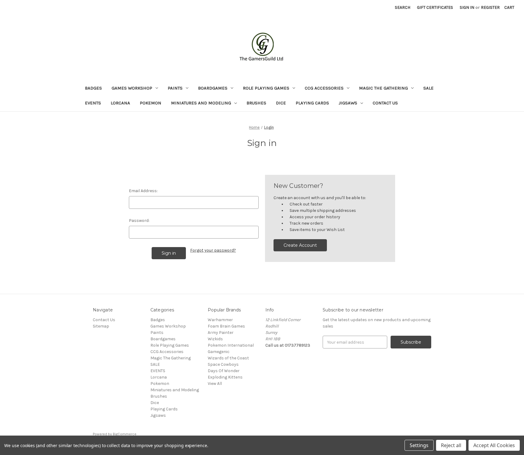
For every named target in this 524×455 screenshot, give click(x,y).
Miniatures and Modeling (201, 103)
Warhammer (220, 319)
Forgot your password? (213, 250)
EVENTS (93, 103)
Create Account (300, 245)
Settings (419, 445)
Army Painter (220, 332)
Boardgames (212, 88)
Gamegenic (219, 351)
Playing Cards (312, 103)
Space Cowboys (223, 364)
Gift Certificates (435, 7)
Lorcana (120, 103)
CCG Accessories (324, 88)
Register (490, 7)
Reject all (451, 445)
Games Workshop (132, 88)
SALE (428, 88)
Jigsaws (348, 103)
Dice (281, 103)
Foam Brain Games (226, 326)
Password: (139, 220)
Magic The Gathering (383, 88)
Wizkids (215, 338)
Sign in (467, 7)
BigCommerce (124, 434)
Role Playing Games (266, 88)
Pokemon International (231, 345)
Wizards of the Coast (228, 358)
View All (215, 383)
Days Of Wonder (224, 370)
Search (402, 7)
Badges (93, 88)
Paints (175, 88)
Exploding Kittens (225, 377)
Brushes (256, 103)
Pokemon (150, 103)
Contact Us (385, 103)
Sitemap (101, 326)
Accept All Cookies (494, 445)
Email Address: (143, 190)
